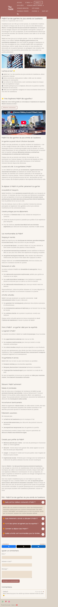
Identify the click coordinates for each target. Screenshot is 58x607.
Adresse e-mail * (7, 561)
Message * (5, 569)
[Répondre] (43, 592)
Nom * (4, 554)
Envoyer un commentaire (10, 581)
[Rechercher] (17, 14)
